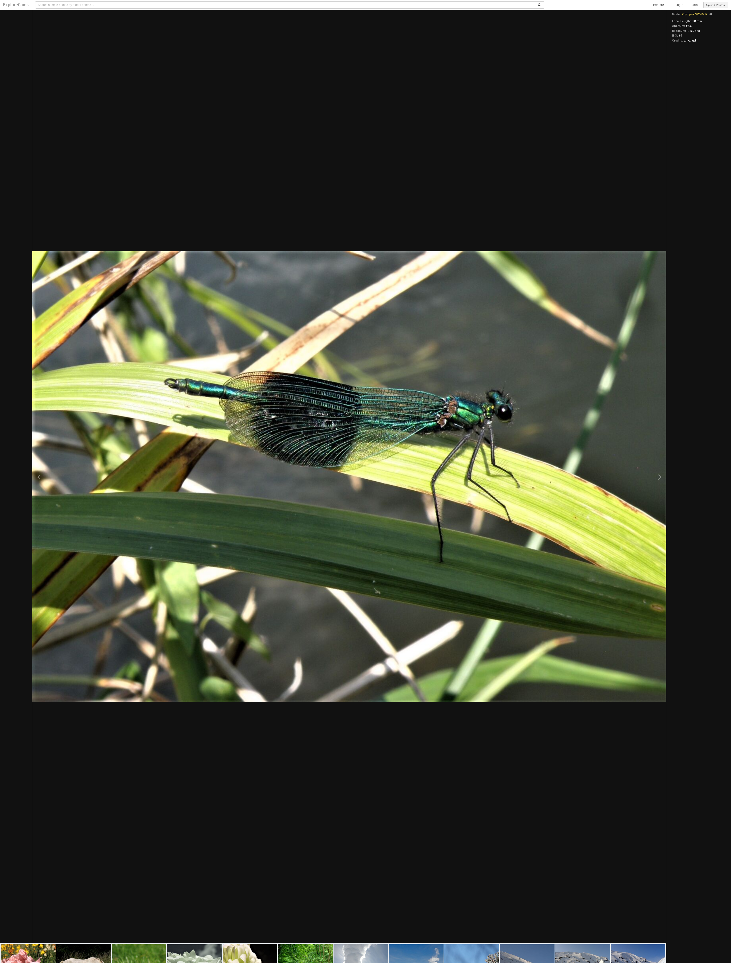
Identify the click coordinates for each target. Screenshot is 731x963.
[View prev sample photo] (39, 476)
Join (695, 4)
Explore (659, 4)
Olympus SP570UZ (695, 14)
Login (679, 4)
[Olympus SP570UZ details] (710, 14)
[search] (539, 5)
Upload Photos (715, 4)
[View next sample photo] (659, 476)
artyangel (690, 40)
